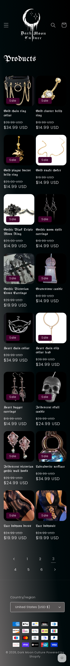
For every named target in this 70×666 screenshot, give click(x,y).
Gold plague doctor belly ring (17, 173)
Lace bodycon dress (17, 526)
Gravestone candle (49, 289)
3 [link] (53, 558)
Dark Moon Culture (31, 652)
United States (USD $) (32, 607)
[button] (6, 25)
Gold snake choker (48, 170)
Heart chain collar (17, 348)
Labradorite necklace (50, 467)
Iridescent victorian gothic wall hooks (18, 469)
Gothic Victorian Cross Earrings (16, 291)
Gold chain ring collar (15, 113)
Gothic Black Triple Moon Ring (18, 232)
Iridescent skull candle (48, 410)
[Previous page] (14, 559)
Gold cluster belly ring (49, 113)
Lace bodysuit (46, 526)
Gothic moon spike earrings (49, 232)
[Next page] (54, 569)
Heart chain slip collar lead (47, 350)
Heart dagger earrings (13, 410)
